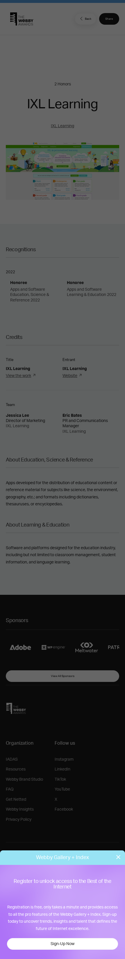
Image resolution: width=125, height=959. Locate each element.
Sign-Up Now (62, 944)
